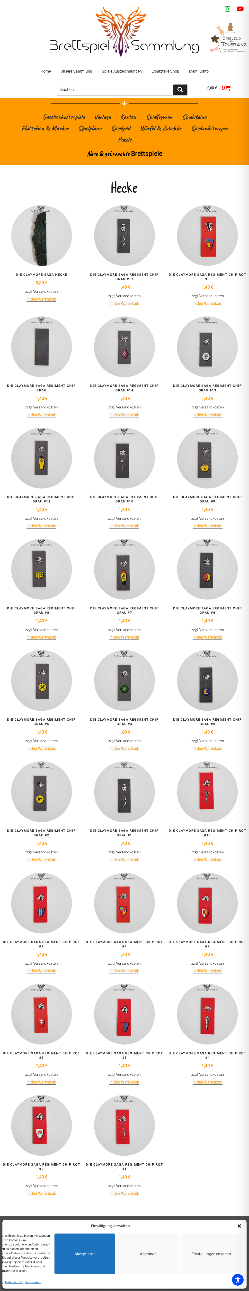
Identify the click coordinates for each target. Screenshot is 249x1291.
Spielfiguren (159, 117)
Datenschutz (14, 1282)
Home (46, 71)
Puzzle (124, 139)
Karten (128, 117)
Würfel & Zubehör (160, 128)
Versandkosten (45, 291)
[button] (239, 1226)
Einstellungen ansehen (211, 1254)
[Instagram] (227, 8)
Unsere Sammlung (76, 71)
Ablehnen (148, 1254)
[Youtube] (240, 8)
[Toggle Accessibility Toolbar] (237, 1279)
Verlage (102, 117)
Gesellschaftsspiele (63, 117)
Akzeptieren (85, 1254)
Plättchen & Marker (45, 128)
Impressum (33, 1282)
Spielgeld (120, 128)
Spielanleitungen (209, 128)
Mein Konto (199, 71)
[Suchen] (180, 90)
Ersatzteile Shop (165, 71)
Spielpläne (89, 128)
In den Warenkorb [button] (41, 299)
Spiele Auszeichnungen (122, 71)
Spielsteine (194, 117)
